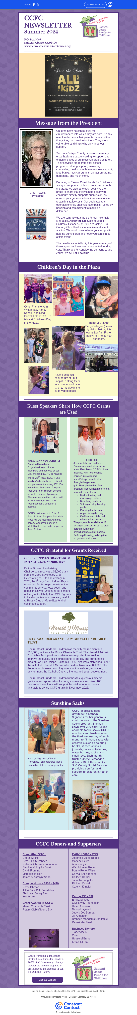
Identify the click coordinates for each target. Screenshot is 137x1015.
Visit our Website (47, 979)
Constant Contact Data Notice (82, 997)
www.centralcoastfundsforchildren (45, 46)
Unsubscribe (47, 997)
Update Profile (60, 997)
